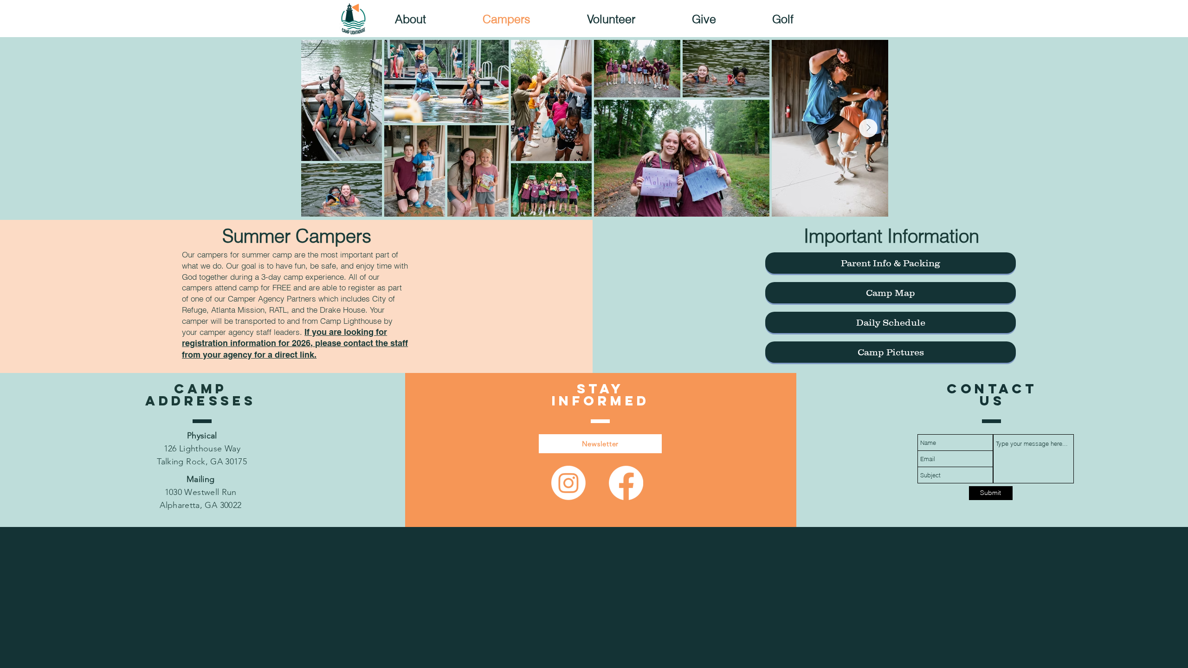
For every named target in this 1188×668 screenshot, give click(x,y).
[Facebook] (626, 483)
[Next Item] (868, 128)
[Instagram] (568, 483)
